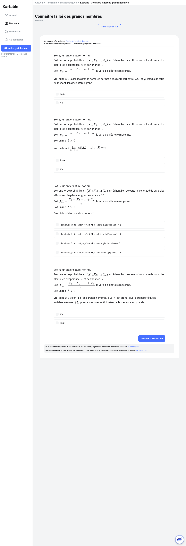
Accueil (13, 15)
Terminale (51, 2)
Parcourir (14, 23)
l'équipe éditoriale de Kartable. (77, 41)
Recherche (14, 31)
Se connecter (16, 39)
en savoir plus (133, 347)
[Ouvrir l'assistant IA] (180, 540)
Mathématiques (68, 2)
